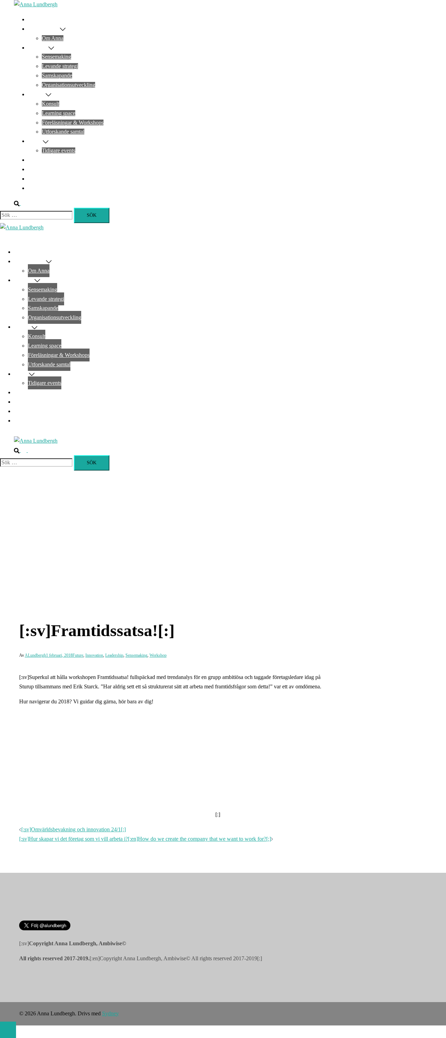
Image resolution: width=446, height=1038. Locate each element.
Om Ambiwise (44, 29)
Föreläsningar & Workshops (72, 122)
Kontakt (37, 188)
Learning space (58, 113)
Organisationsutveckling (68, 85)
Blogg (34, 179)
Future (77, 655)
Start (33, 19)
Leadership (114, 655)
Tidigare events (58, 150)
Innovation (94, 655)
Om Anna (52, 38)
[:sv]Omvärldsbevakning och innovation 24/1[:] (73, 829)
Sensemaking (56, 57)
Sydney (110, 1013)
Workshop (158, 655)
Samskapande (57, 75)
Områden (38, 48)
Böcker (36, 169)
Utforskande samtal (63, 132)
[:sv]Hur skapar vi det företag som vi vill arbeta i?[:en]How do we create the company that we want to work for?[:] (145, 839)
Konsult (50, 104)
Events (35, 141)
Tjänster (37, 94)
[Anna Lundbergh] (35, 4)
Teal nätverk (41, 160)
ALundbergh (35, 655)
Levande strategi (60, 66)
